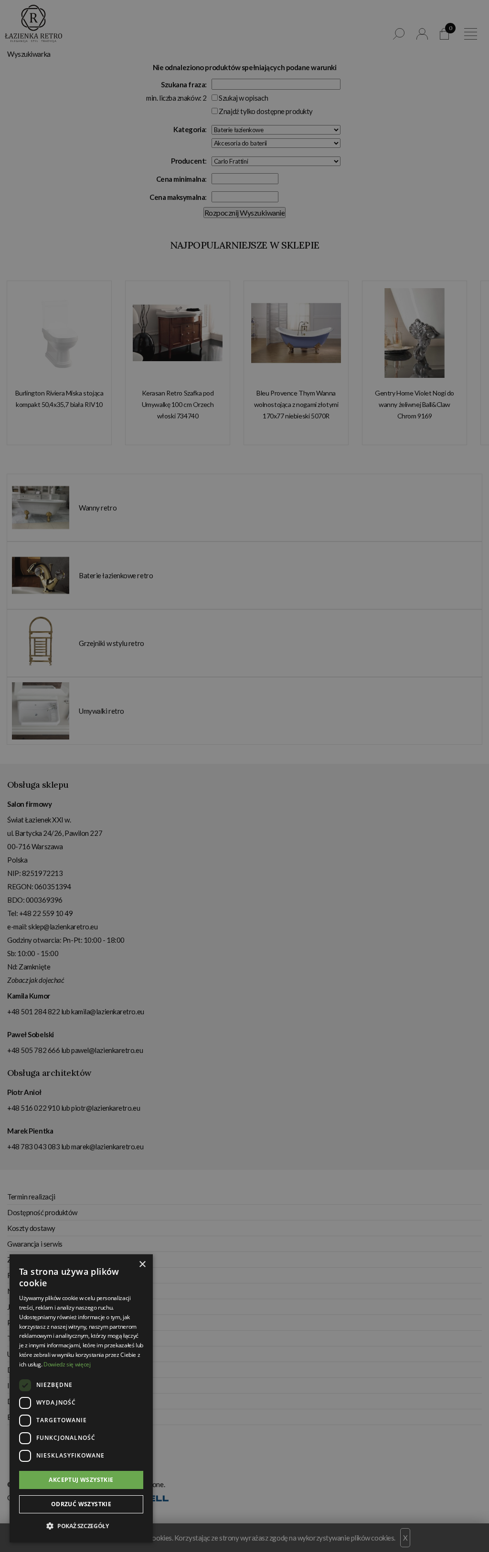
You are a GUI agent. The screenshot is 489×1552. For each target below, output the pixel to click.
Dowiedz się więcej (67, 1364)
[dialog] (244, 776)
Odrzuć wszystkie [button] (81, 1504)
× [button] (142, 1264)
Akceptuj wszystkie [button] (81, 1480)
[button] (81, 1526)
